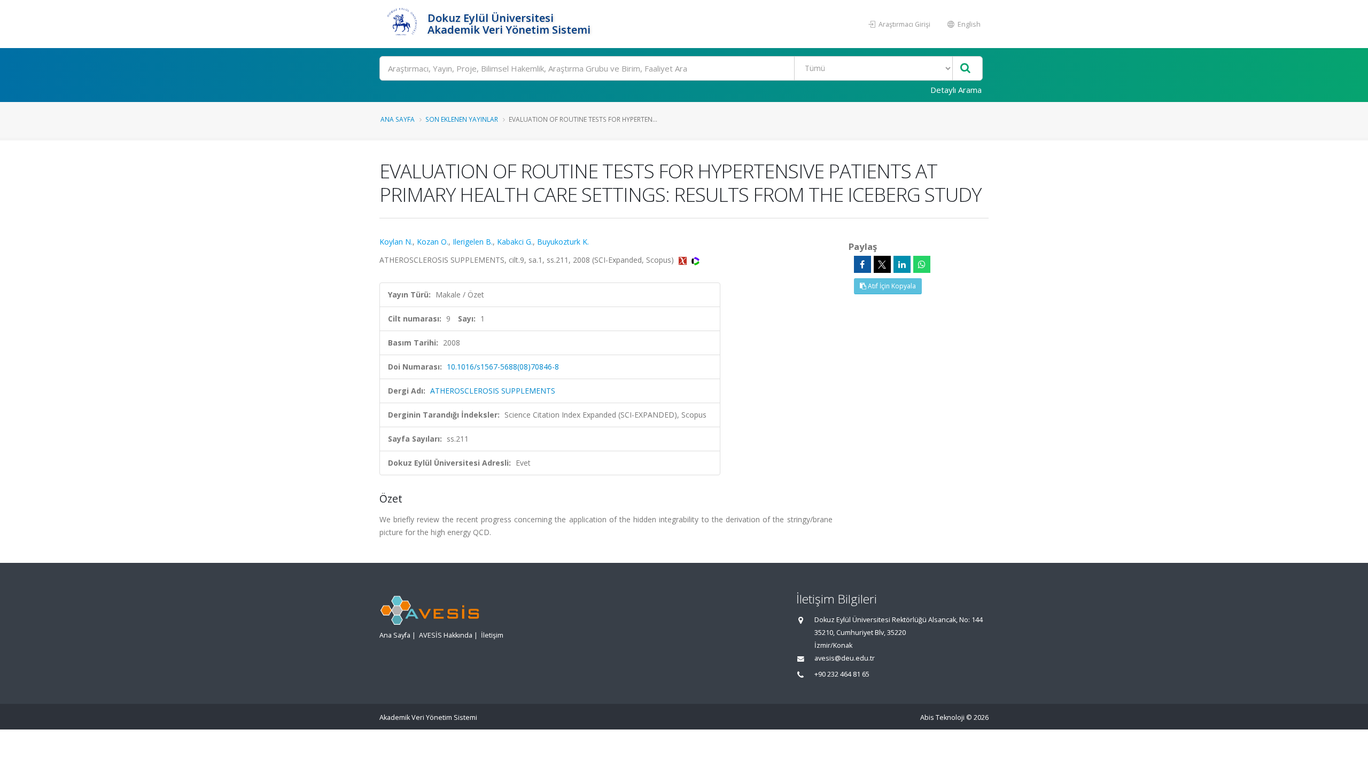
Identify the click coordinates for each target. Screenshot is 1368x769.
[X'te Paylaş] (882, 264)
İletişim (492, 635)
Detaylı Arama (956, 89)
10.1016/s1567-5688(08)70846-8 (503, 367)
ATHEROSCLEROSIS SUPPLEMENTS (492, 391)
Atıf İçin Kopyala (891, 286)
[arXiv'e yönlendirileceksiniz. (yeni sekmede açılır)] (684, 260)
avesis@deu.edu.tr (844, 658)
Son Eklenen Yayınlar (461, 119)
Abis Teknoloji (942, 717)
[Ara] (965, 69)
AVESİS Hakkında (445, 635)
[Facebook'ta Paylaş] (862, 264)
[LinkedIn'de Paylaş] (902, 264)
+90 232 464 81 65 (841, 674)
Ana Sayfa (397, 119)
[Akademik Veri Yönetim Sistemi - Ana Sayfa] (402, 24)
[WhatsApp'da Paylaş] (921, 264)
